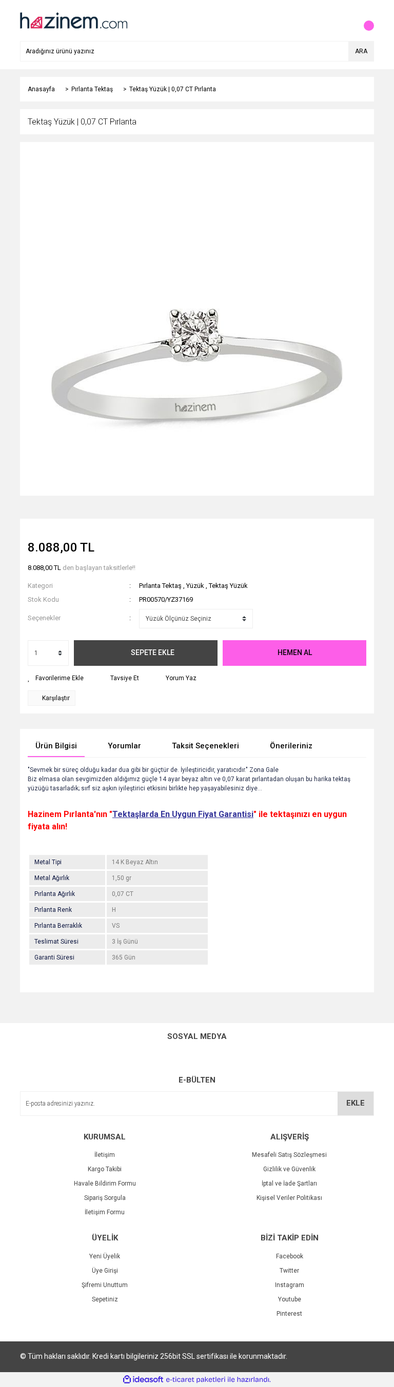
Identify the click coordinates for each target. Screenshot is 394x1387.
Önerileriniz (291, 745)
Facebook (289, 1256)
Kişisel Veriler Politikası (289, 1197)
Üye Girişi (105, 1270)
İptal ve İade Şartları (289, 1183)
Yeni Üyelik (104, 1256)
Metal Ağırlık (51, 878)
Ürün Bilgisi (56, 745)
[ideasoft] (143, 1379)
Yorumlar (124, 745)
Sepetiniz (105, 1299)
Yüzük (195, 585)
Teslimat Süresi (56, 941)
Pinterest (289, 1313)
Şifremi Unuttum (105, 1285)
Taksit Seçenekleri (205, 745)
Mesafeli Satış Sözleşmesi (289, 1154)
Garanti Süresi (54, 957)
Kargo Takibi (105, 1169)
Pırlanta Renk (53, 909)
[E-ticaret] (196, 1379)
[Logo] (73, 20)
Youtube (289, 1299)
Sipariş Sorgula (105, 1197)
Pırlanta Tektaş (160, 585)
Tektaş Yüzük (228, 585)
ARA (361, 51)
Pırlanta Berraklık (58, 925)
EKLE (355, 1103)
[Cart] (363, 20)
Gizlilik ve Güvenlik (289, 1169)
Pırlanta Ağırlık (54, 894)
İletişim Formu (105, 1212)
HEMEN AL (295, 652)
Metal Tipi (48, 862)
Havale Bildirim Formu (105, 1183)
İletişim (104, 1154)
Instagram (289, 1285)
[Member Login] (343, 20)
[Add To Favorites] (56, 678)
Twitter (289, 1270)
